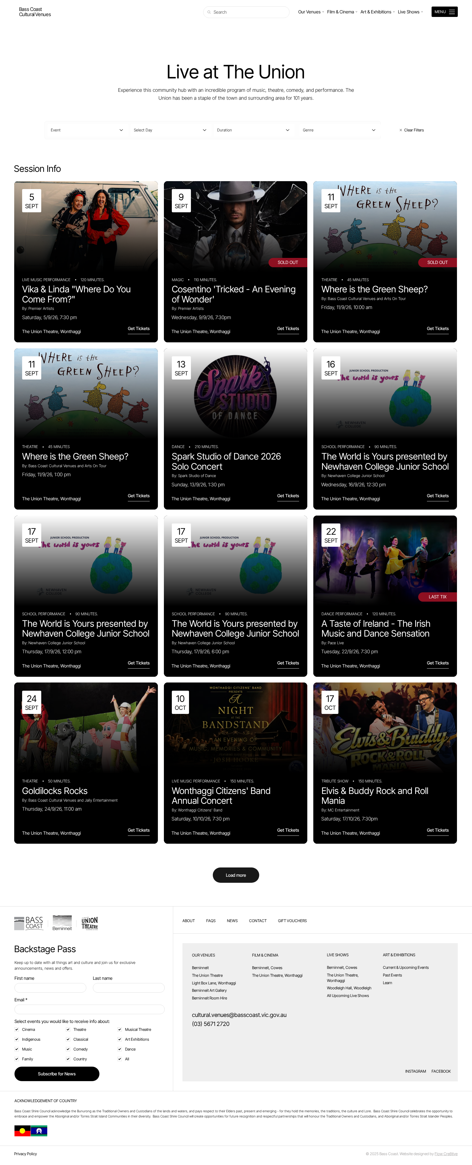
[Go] (35, 11)
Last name (103, 978)
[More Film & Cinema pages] (356, 12)
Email (20, 999)
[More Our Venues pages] (323, 12)
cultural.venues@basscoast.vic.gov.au (239, 1014)
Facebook (441, 1071)
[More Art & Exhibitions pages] (394, 12)
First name (24, 978)
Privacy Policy (25, 1153)
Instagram (415, 1071)
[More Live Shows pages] (422, 12)
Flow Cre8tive (446, 1153)
